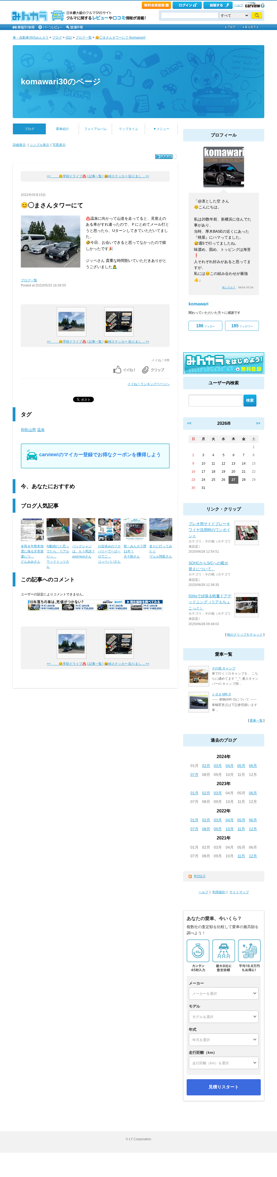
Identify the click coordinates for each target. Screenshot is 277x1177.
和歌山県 (28, 430)
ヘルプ (238, 5)
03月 (218, 765)
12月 (253, 829)
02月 (206, 765)
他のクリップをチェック (245, 634)
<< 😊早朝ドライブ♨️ (66, 176)
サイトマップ (239, 892)
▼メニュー (161, 129)
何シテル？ (229, 287)
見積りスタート (224, 1087)
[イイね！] (164, 156)
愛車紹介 (62, 129)
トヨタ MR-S (221, 694)
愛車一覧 (256, 720)
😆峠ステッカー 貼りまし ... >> (126, 176)
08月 (206, 829)
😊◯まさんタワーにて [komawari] (120, 37)
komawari (198, 304)
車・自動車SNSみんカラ (31, 37)
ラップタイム (128, 129)
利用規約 (218, 892)
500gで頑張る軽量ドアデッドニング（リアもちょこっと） (210, 602)
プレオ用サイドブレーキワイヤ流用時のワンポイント (209, 530)
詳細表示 (19, 145)
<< (189, 423)
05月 (241, 765)
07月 (194, 774)
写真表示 (58, 145)
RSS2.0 (199, 876)
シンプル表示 (39, 145)
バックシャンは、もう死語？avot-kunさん (83, 551)
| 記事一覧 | (95, 176)
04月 (230, 765)
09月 (218, 829)
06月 (253, 765)
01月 (194, 793)
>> (258, 423)
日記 (68, 37)
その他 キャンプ (223, 668)
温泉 (41, 430)
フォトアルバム (95, 129)
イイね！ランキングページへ (148, 384)
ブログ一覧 (83, 37)
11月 (241, 829)
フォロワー (242, 326)
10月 (230, 829)
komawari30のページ (61, 81)
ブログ (57, 37)
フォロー (205, 326)
